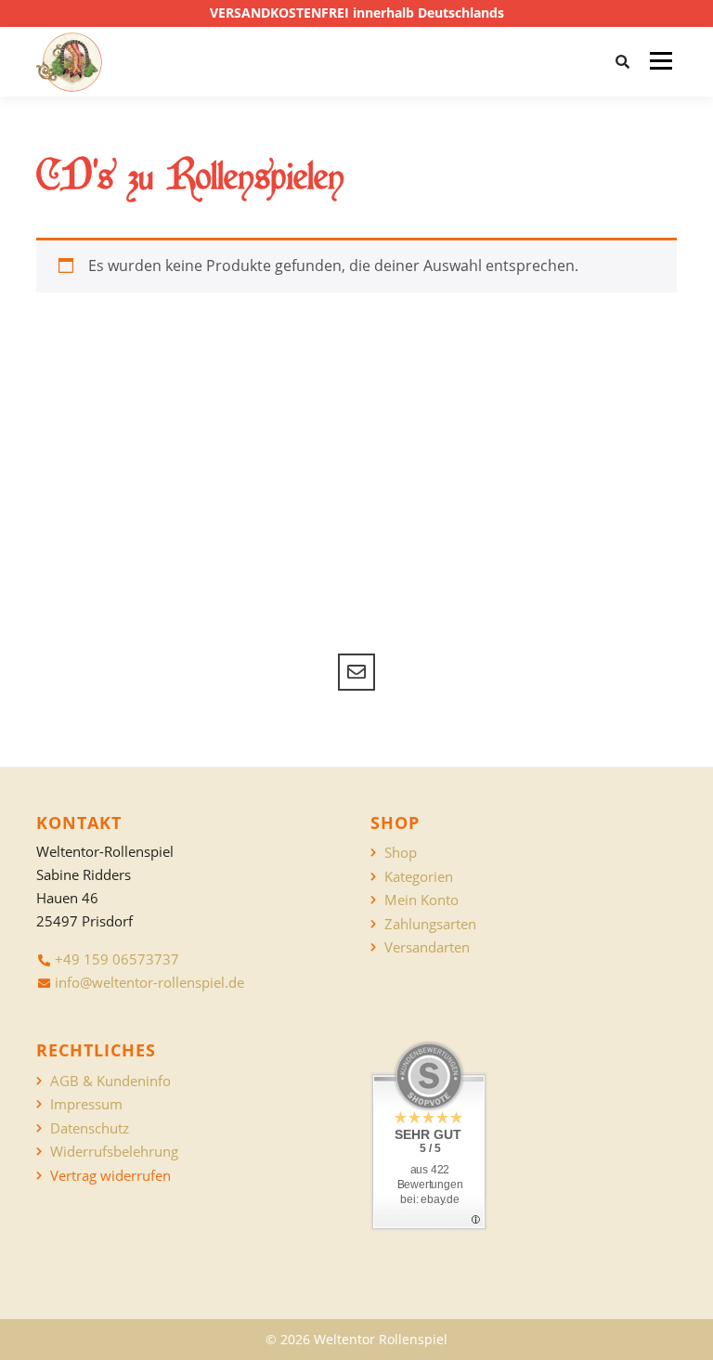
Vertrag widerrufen (110, 1176)
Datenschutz (89, 1128)
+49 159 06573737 (117, 959)
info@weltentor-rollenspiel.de (149, 982)
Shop (400, 853)
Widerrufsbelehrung (114, 1152)
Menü (660, 61)
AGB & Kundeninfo (110, 1081)
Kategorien (418, 877)
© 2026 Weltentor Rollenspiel (356, 1339)
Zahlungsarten (430, 924)
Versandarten (427, 947)
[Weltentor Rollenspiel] (69, 62)
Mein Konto (421, 900)
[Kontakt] (356, 672)
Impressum (86, 1104)
